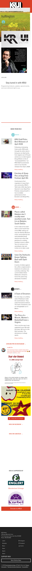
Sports (3, 551)
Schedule (4, 543)
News (3, 548)
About (3, 553)
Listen (3, 540)
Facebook (22, 543)
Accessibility (25, 567)
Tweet (18, 30)
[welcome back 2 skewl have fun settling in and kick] (16, 401)
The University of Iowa (10, 565)
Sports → (18, 289)
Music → (18, 135)
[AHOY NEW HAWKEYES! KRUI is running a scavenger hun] (16, 370)
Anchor (22, 546)
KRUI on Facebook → (16, 424)
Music (3, 546)
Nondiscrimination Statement (14, 567)
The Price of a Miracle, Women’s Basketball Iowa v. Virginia (22, 319)
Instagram (22, 540)
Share (13, 30)
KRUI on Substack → (16, 434)
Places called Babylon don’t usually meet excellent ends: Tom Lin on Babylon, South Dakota (22, 218)
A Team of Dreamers (22, 293)
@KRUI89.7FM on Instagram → (16, 344)
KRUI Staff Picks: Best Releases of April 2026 (21, 142)
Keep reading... (19, 169)
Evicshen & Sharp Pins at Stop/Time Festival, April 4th (21, 176)
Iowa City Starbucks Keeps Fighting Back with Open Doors (22, 258)
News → (18, 207)
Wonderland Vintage (16, 488)
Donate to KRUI (16, 509)
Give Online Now (16, 560)
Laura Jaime (6, 26)
